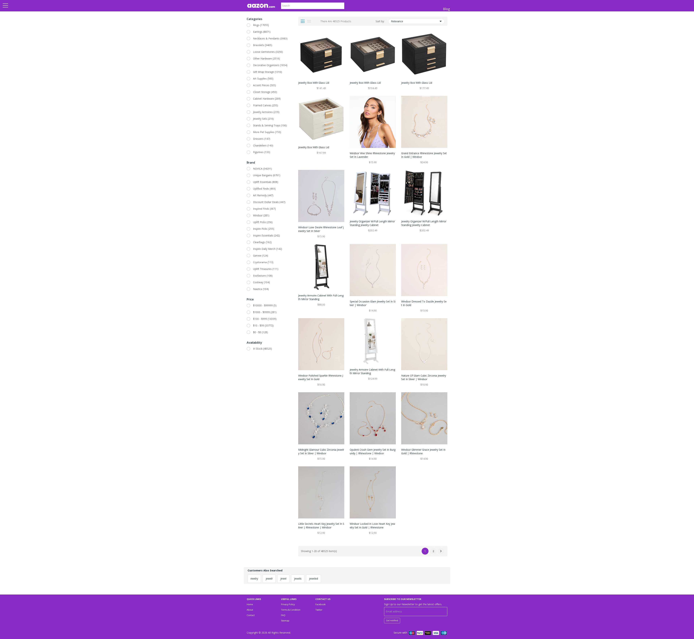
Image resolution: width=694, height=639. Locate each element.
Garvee (260, 255)
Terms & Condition (290, 609)
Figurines (261, 152)
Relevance (397, 21)
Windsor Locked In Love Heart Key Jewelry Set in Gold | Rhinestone (372, 525)
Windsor (261, 215)
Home (250, 604)
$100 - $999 (265, 318)
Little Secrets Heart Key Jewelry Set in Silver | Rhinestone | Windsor (321, 525)
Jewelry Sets (263, 118)
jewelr (269, 578)
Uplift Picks (263, 222)
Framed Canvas (265, 105)
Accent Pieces (264, 85)
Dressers (261, 138)
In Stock (262, 348)
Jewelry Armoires (266, 112)
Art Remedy (263, 195)
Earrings (262, 31)
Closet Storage (265, 92)
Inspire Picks (263, 228)
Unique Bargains (266, 175)
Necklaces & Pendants (270, 38)
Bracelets (262, 45)
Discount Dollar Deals (269, 202)
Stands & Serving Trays (270, 125)
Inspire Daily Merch (267, 249)
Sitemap (285, 620)
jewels (297, 578)
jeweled (313, 578)
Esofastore (263, 275)
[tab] (302, 21)
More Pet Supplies (267, 132)
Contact (251, 615)
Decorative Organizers (270, 65)
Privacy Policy (288, 604)
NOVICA (262, 168)
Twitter (318, 609)
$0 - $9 (260, 332)
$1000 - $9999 (265, 312)
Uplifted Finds (264, 188)
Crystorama (263, 262)
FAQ (283, 615)
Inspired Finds (264, 208)
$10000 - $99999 (265, 305)
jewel (283, 578)
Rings (261, 25)
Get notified (392, 620)
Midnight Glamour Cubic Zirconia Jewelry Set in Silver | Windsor (321, 451)
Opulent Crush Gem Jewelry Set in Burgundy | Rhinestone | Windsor (372, 451)
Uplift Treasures (265, 269)
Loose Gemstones (268, 52)
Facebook (320, 604)
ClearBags (262, 242)
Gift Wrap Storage (267, 72)
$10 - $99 (263, 325)
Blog (446, 9)
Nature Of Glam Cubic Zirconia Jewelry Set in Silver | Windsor (423, 377)
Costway (261, 282)
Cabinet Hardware (267, 98)
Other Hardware (266, 58)
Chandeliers (263, 145)
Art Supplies (263, 78)
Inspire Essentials (266, 235)
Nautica (261, 289)
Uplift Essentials (265, 182)
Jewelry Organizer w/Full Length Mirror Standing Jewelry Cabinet (372, 223)
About (250, 609)
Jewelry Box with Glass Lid (313, 82)
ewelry (254, 578)
